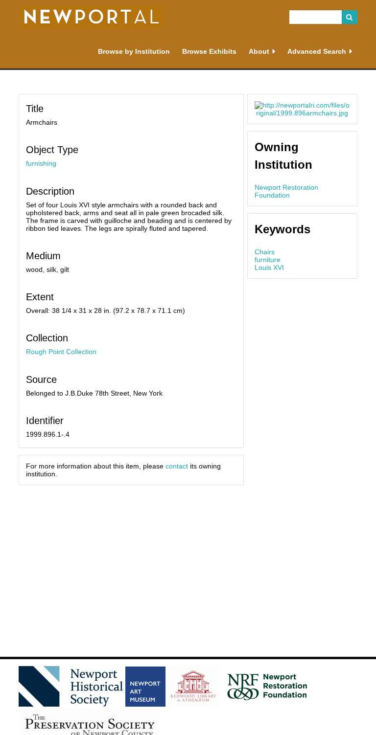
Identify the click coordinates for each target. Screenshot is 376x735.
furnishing (41, 163)
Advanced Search (316, 51)
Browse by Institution (134, 51)
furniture (268, 260)
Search (349, 17)
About (259, 51)
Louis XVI (269, 267)
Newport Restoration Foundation (286, 191)
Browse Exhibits (209, 51)
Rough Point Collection (61, 352)
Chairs (265, 252)
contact (176, 466)
